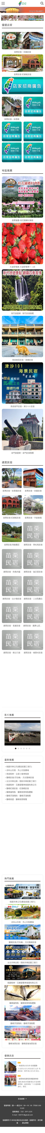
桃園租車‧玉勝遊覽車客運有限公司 (21, 784)
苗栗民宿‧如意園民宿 (11, 490)
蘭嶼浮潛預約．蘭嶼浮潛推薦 (18, 795)
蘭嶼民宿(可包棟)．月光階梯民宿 (20, 777)
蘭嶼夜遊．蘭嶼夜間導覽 (16, 799)
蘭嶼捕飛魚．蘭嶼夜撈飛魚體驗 (19, 792)
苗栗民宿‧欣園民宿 (22, 52)
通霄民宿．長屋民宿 (11, 625)
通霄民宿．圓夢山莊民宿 (33, 625)
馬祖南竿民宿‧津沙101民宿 (22, 406)
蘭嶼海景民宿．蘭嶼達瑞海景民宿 (22, 1043)
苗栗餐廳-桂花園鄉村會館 (22, 220)
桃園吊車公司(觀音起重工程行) (19, 766)
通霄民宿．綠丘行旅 (11, 652)
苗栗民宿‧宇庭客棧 (33, 517)
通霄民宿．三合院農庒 (33, 598)
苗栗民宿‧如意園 (11, 119)
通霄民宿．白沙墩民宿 (11, 598)
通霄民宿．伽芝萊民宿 (33, 571)
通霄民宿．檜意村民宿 (33, 652)
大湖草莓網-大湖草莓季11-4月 (22, 267)
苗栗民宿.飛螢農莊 (12, 544)
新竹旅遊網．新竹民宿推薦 (22, 313)
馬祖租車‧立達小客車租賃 (17, 774)
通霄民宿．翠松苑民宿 (33, 544)
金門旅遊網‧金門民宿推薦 (22, 453)
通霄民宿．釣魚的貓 (11, 571)
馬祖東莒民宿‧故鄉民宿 (22, 360)
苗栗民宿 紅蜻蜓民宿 (22, 74)
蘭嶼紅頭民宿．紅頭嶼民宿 (17, 788)
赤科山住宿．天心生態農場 (17, 770)
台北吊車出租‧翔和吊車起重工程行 (21, 781)
